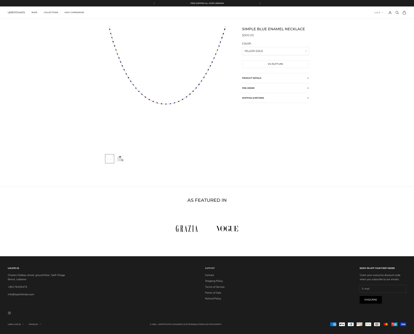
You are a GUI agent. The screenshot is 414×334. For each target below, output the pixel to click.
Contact (209, 275)
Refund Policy (213, 298)
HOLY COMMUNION (74, 12)
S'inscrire (370, 299)
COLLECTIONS (51, 12)
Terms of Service (215, 287)
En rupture (275, 64)
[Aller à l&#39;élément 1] (109, 158)
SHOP (34, 12)
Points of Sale (213, 293)
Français (33, 324)
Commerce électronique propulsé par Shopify (197, 324)
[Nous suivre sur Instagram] (9, 313)
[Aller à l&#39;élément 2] (120, 158)
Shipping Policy (214, 281)
